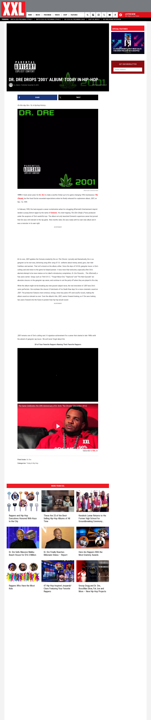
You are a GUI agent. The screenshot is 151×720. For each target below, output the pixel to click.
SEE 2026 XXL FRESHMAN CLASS (74, 19)
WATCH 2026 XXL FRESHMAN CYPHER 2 (48, 19)
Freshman (47, 15)
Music (38, 15)
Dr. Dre (42, 195)
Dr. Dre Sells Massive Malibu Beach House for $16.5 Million (22, 553)
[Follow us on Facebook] (115, 15)
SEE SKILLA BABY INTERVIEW (112, 19)
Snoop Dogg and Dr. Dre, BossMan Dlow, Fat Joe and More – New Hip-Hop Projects (92, 588)
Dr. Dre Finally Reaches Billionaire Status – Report (55, 553)
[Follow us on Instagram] (98, 15)
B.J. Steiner (17, 85)
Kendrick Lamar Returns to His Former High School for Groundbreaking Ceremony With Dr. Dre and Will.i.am (92, 518)
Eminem (54, 213)
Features (74, 15)
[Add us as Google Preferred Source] (93, 15)
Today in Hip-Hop (32, 463)
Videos (57, 15)
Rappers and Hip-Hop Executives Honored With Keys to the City (23, 518)
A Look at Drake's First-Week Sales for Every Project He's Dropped (127, 50)
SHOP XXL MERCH (93, 19)
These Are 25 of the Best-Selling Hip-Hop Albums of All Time (57, 518)
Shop (65, 15)
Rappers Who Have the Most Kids (22, 587)
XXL (94, 451)
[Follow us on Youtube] (109, 15)
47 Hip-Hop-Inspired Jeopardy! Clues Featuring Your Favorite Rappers (57, 588)
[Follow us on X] (104, 15)
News (30, 15)
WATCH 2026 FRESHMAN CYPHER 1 (22, 19)
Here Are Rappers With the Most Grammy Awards (90, 553)
